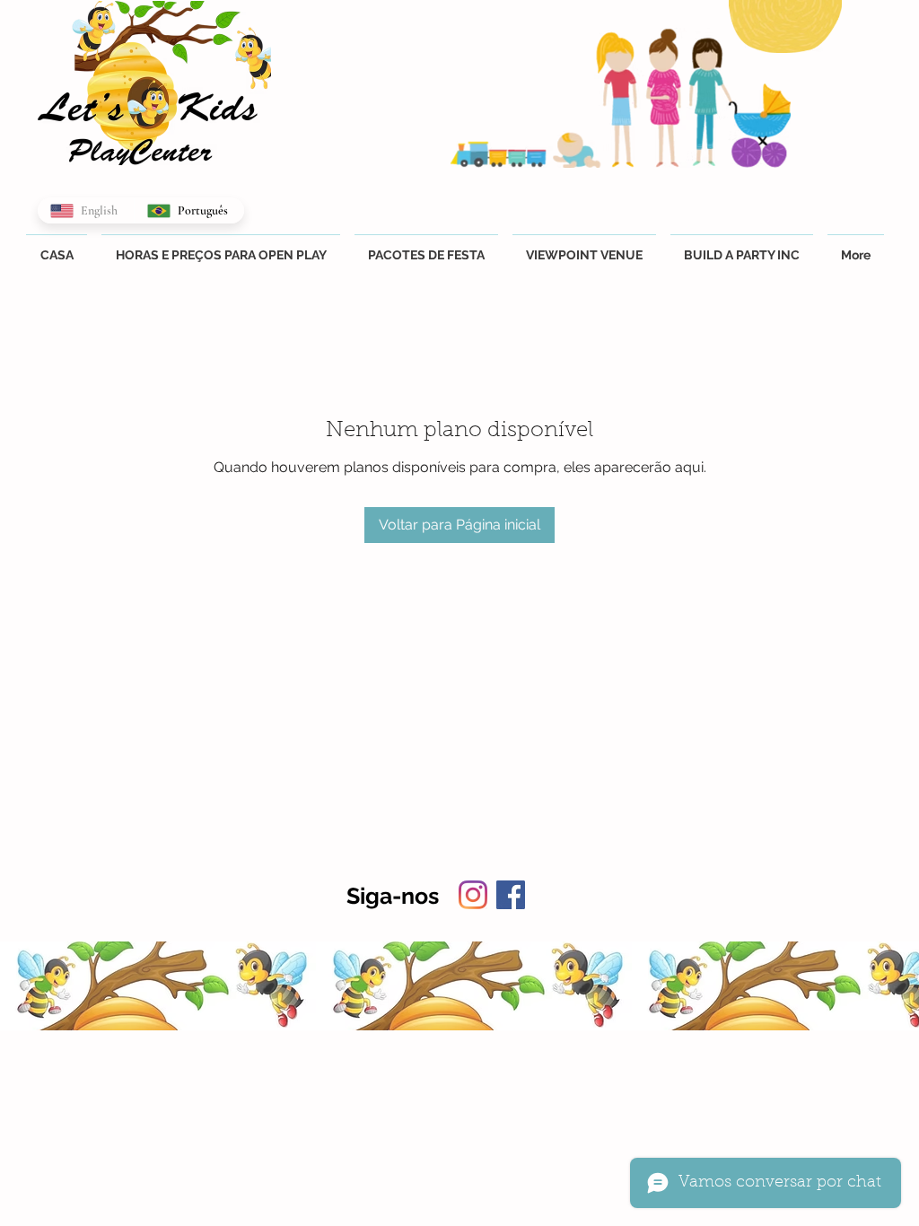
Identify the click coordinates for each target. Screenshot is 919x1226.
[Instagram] (473, 894)
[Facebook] (510, 894)
